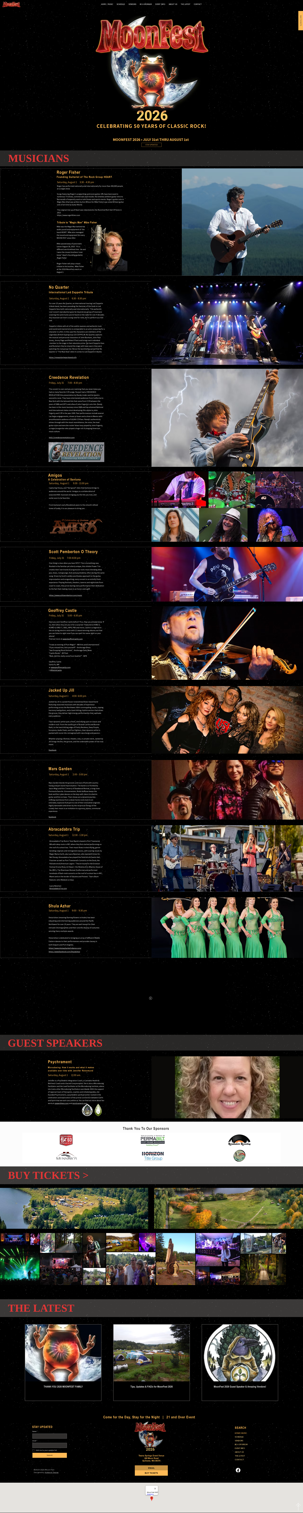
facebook (52, 817)
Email (34, 1441)
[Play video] (150, 998)
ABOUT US (239, 1452)
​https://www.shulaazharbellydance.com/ (65, 948)
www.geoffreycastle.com (61, 667)
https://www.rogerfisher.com (68, 215)
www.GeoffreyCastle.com (73, 639)
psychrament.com (79, 1103)
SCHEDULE (239, 1437)
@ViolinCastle (56, 670)
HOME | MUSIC (241, 1433)
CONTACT (239, 1459)
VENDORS (239, 1440)
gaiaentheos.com (62, 1103)
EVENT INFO (240, 1448)
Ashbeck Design (52, 1472)
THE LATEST (41, 1308)
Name (35, 1431)
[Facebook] (238, 1470)
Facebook (52, 750)
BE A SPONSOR (241, 1444)
